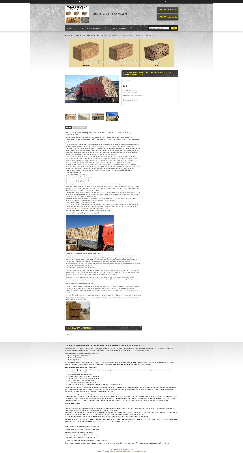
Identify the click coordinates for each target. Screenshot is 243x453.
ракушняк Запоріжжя (123, 150)
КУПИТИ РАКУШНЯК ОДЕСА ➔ (89, 35)
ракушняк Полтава (72, 152)
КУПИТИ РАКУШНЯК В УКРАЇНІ (97, 28)
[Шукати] (174, 28)
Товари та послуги (73, 35)
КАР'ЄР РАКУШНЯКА (119, 28)
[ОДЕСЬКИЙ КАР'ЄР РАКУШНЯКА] (77, 14)
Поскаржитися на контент (123, 451)
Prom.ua (130, 449)
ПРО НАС (80, 28)
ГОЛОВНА (69, 28)
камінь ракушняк (111, 144)
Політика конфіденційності (138, 451)
